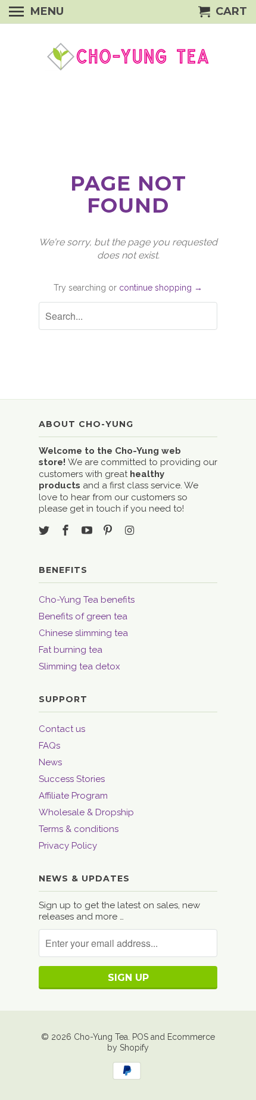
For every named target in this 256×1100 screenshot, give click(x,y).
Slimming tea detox (79, 666)
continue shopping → (160, 287)
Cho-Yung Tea (101, 1037)
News (50, 762)
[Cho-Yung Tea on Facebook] (66, 530)
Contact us (62, 729)
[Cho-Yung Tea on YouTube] (88, 530)
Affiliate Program (73, 795)
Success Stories (72, 779)
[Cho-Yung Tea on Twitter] (45, 530)
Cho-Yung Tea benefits (87, 599)
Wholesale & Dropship (86, 812)
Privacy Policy (68, 845)
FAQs (49, 745)
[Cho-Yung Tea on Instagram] (130, 530)
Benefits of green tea (83, 616)
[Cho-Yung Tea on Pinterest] (108, 530)
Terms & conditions (78, 829)
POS (140, 1037)
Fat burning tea (70, 649)
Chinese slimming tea (83, 633)
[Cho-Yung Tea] (128, 57)
